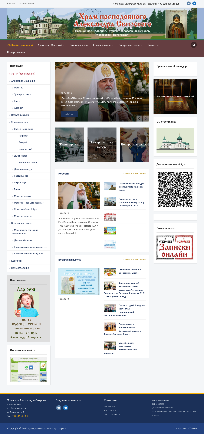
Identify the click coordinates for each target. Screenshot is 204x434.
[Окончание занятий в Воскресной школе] (110, 272)
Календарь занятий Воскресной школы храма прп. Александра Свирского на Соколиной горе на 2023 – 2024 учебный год (124, 290)
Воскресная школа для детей (28, 253)
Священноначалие (23, 129)
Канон (17, 101)
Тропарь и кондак (23, 94)
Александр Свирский (50, 45)
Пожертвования (16, 52)
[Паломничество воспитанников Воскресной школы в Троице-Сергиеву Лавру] (110, 326)
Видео (17, 189)
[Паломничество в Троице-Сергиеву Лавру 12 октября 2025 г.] (110, 201)
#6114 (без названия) (20, 45)
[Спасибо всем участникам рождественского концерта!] (110, 345)
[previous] (139, 119)
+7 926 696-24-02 (19, 416)
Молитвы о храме (23, 196)
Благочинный (25, 149)
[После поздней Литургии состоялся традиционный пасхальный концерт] (110, 307)
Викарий (23, 142)
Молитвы (18, 88)
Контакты (153, 45)
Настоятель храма (28, 162)
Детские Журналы (23, 240)
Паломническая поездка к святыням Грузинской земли (131, 187)
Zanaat (193, 428)
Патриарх (23, 136)
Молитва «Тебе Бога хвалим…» (29, 203)
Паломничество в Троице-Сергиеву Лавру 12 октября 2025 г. (131, 202)
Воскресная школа (129, 45)
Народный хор (21, 176)
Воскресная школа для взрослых (30, 247)
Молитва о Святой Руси (25, 209)
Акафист (18, 108)
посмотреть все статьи (134, 173)
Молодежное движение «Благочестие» (25, 232)
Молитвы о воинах (23, 216)
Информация (20, 182)
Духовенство (20, 156)
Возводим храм (79, 45)
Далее (145, 114)
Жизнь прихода (102, 45)
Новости (11, 3)
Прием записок (27, 3)
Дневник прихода (23, 169)
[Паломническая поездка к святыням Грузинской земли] (110, 186)
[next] (146, 119)
